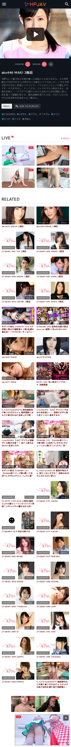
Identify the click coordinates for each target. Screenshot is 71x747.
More (66, 138)
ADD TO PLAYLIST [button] (29, 106)
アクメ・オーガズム (40, 114)
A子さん (23, 114)
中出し (28, 118)
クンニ (56, 114)
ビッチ (7, 118)
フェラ (17, 118)
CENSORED (9, 114)
